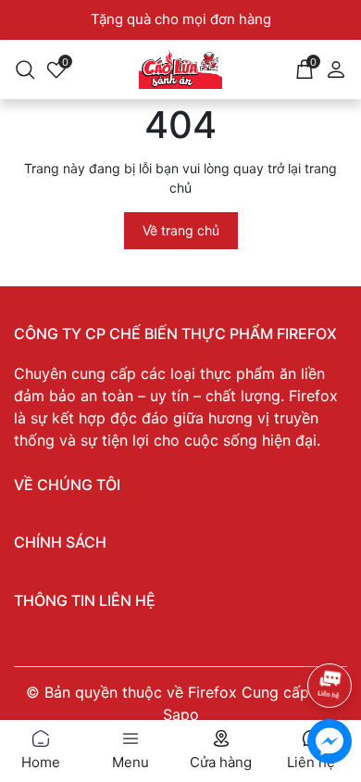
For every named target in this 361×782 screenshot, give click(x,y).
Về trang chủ (181, 230)
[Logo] (180, 69)
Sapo (181, 714)
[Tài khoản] (336, 67)
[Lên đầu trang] (329, 636)
